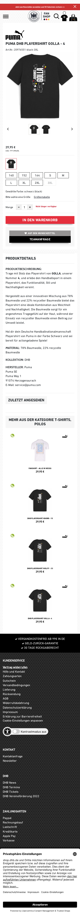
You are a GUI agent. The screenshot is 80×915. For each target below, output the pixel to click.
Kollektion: (15, 360)
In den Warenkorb (40, 220)
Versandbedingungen (16, 685)
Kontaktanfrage (13, 756)
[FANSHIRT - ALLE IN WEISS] (40, 455)
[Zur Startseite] (39, 16)
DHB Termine (11, 787)
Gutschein (9, 680)
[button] (5, 16)
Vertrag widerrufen (15, 667)
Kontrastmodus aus (33, 731)
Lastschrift (10, 826)
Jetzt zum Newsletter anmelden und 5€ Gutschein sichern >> (40, 7)
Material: (13, 348)
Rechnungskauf (13, 822)
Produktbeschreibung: (24, 269)
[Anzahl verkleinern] (19, 207)
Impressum (10, 712)
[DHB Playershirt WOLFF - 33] (40, 555)
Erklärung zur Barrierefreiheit (22, 716)
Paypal (7, 818)
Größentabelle (42, 196)
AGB (5, 698)
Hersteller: (15, 367)
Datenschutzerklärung (17, 707)
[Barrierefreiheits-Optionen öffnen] (7, 731)
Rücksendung (11, 694)
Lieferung (9, 689)
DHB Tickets (10, 791)
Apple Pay (9, 836)
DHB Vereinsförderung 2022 (21, 796)
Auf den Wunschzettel (41, 233)
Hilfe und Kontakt (14, 671)
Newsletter (10, 760)
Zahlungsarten (12, 676)
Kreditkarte (10, 831)
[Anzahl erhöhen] (30, 207)
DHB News (9, 782)
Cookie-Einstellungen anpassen (23, 720)
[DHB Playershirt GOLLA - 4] (40, 605)
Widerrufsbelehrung (16, 703)
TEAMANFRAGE (40, 239)
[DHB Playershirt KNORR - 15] (40, 505)
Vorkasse (9, 840)
